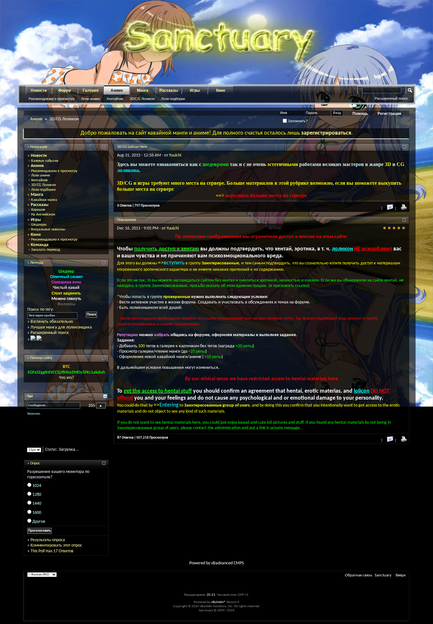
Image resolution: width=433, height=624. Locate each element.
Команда (39, 244)
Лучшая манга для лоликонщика (61, 327)
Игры (195, 90)
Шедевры (39, 225)
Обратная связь (358, 581)
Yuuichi (175, 155)
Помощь (360, 113)
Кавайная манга (44, 200)
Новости (39, 90)
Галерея (91, 90)
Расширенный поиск (391, 98)
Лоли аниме (90, 99)
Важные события (44, 161)
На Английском (43, 214)
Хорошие (38, 210)
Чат (30, 396)
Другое (38, 527)
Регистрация (389, 113)
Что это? (66, 377)
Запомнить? (297, 121)
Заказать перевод (45, 250)
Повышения (126, 220)
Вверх (401, 581)
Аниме (117, 90)
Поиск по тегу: (40, 309)
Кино (220, 90)
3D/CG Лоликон (142, 99)
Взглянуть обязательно (51, 321)
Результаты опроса (47, 545)
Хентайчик (115, 99)
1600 (36, 518)
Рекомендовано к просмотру (52, 99)
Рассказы (168, 90)
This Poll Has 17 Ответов (52, 556)
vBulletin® (218, 607)
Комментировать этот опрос (56, 551)
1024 (36, 491)
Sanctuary (383, 581)
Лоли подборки (173, 99)
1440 (36, 509)
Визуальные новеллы (48, 229)
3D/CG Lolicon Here (132, 147)
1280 (36, 500)
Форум (64, 90)
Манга (142, 90)
